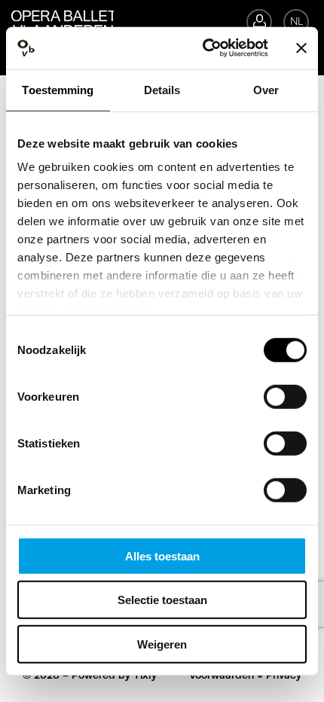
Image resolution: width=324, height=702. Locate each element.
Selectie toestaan (162, 600)
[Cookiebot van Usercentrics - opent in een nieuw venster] (203, 48)
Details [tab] (162, 89)
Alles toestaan (162, 555)
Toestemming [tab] (57, 89)
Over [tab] (266, 89)
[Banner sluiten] (301, 48)
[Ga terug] (57, 18)
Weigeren (162, 643)
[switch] (285, 396)
